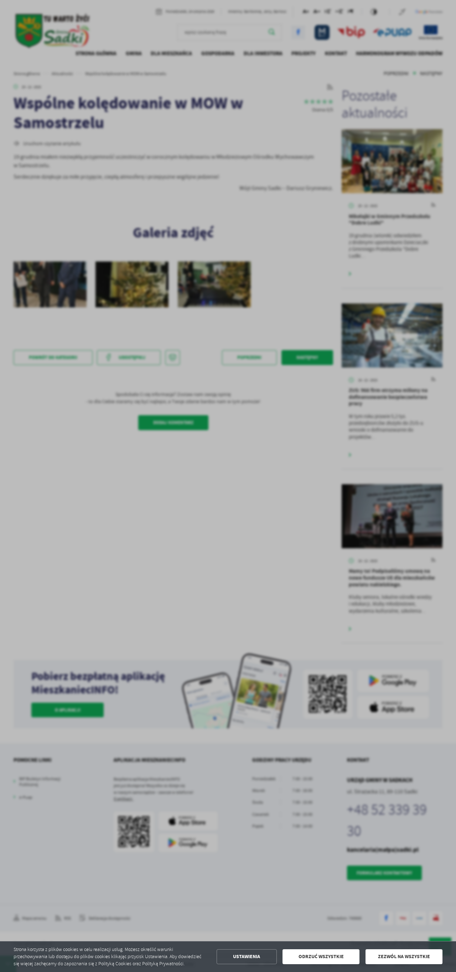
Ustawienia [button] (246, 956)
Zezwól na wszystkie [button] (404, 956)
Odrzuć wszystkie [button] (321, 956)
